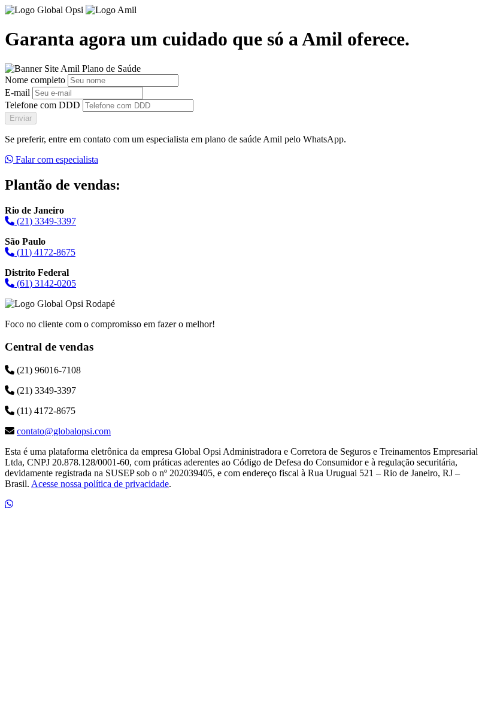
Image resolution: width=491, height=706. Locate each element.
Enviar (21, 118)
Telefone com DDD (42, 105)
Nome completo (35, 80)
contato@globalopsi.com (64, 431)
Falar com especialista (55, 159)
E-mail (17, 92)
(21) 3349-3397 (45, 221)
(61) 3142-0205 (45, 283)
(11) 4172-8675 (44, 252)
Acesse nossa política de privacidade (100, 484)
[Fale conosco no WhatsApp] (9, 504)
